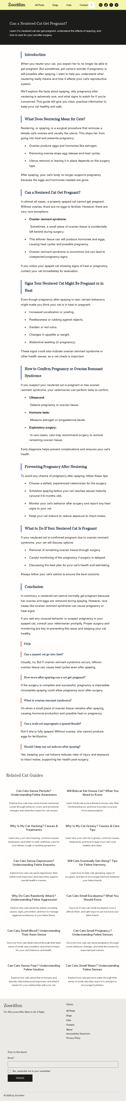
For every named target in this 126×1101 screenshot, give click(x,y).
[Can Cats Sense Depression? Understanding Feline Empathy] (34, 870)
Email (11, 1058)
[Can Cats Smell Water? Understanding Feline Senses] (92, 975)
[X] (111, 5)
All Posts (70, 1010)
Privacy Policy (73, 1038)
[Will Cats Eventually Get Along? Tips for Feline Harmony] (92, 870)
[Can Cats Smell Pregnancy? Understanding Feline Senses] (92, 940)
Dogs (69, 1015)
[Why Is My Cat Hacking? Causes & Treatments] (34, 836)
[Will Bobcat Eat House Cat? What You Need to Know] (92, 801)
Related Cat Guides (24, 775)
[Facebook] (106, 5)
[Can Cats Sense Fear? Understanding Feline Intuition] (34, 975)
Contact (70, 1024)
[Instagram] (101, 5)
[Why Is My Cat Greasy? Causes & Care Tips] (92, 836)
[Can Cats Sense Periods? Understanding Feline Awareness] (34, 801)
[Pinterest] (116, 5)
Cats (68, 1020)
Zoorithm (16, 5)
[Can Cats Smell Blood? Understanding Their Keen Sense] (34, 940)
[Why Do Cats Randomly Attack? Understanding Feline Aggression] (34, 905)
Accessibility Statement (78, 1033)
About (69, 1029)
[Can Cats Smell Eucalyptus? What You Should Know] (92, 905)
